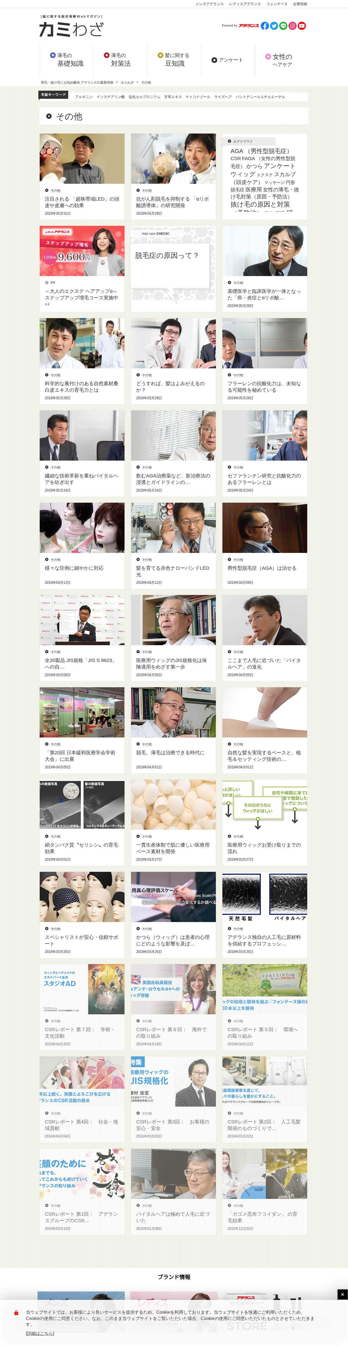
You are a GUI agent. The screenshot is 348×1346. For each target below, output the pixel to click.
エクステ (265, 175)
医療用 (254, 189)
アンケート (280, 165)
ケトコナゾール (198, 97)
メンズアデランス (209, 4)
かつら (254, 166)
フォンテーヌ (277, 4)
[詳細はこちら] (40, 1333)
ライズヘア (223, 97)
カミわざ (127, 82)
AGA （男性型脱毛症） (262, 151)
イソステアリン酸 (111, 97)
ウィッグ (243, 174)
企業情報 (300, 4)
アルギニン (84, 97)
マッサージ (274, 182)
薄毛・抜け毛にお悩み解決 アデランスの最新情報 (77, 82)
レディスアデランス (245, 4)
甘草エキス (173, 97)
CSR (236, 158)
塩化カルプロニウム (144, 97)
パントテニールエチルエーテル (260, 97)
